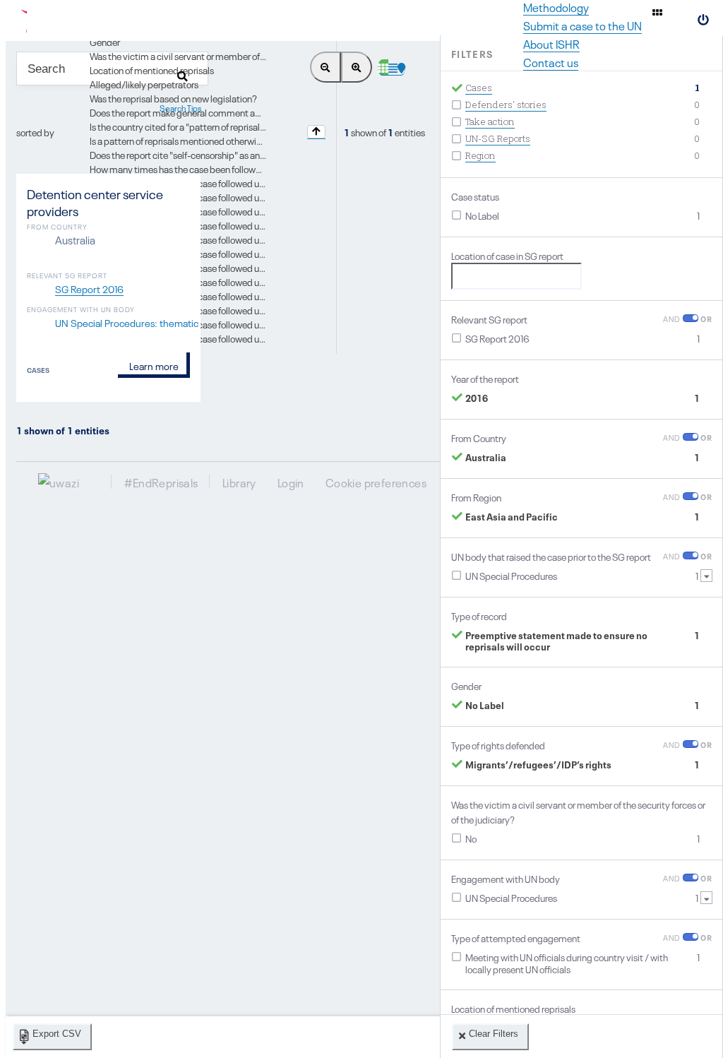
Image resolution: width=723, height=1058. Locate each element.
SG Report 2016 (89, 288)
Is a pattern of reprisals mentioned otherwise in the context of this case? (231, 140)
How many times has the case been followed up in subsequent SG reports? (238, 168)
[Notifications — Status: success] (657, 12)
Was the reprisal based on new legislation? (173, 97)
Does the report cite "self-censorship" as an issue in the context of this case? (239, 154)
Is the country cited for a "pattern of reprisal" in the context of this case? (230, 126)
